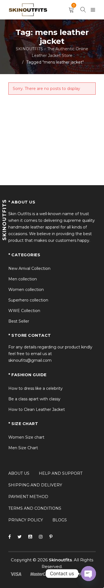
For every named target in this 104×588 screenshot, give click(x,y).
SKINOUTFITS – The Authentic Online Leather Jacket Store (52, 52)
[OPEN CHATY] (88, 573)
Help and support (60, 473)
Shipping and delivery (35, 485)
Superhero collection (28, 300)
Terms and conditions (34, 508)
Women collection (26, 289)
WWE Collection (24, 310)
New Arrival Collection (29, 268)
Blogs (59, 519)
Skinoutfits (60, 559)
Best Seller (18, 321)
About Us (18, 473)
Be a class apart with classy (34, 398)
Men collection (22, 279)
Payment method (28, 496)
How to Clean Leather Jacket (36, 409)
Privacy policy (25, 519)
